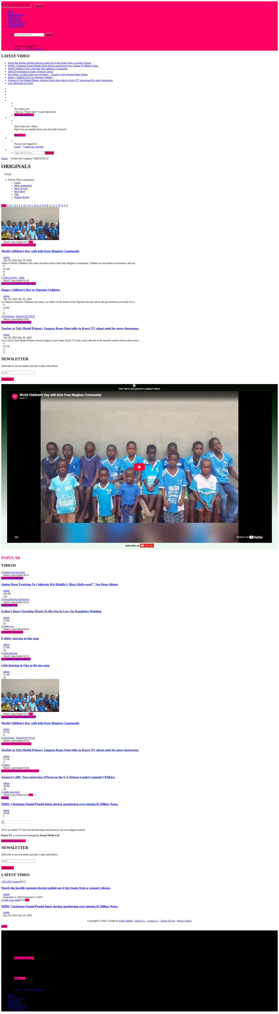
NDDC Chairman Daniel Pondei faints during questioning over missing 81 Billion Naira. (53, 65)
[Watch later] (9, 100)
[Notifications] (9, 117)
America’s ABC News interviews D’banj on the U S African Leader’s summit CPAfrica (58, 777)
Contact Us (152, 920)
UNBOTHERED (17, 23)
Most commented (23, 185)
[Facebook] (9, 88)
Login (17, 49)
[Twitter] (9, 91)
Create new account (33, 49)
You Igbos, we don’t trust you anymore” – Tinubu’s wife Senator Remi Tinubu (48, 74)
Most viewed (20, 188)
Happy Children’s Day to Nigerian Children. (30, 77)
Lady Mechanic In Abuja (20, 83)
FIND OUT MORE (12, 840)
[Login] (9, 138)
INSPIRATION (9, 605)
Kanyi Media (126, 920)
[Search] (9, 31)
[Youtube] (9, 94)
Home (11, 11)
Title (16, 194)
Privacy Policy (184, 920)
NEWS (27, 659)
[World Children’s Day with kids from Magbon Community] (30, 239)
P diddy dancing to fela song (20, 638)
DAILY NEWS (16, 26)
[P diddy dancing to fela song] (7, 626)
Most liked (19, 191)
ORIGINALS (15, 20)
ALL (3, 205)
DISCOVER (14, 17)
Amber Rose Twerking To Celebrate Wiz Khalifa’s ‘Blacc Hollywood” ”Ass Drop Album (59, 584)
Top (3, 926)
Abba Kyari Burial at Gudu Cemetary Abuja (30, 71)
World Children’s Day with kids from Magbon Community (38, 68)
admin (6, 257)
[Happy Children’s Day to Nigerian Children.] (12, 277)
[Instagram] (9, 97)
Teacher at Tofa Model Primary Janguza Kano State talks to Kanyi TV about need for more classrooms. (60, 80)
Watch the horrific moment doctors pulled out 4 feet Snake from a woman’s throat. (49, 62)
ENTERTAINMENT (12, 578)
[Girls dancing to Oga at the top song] (9, 653)
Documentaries (15, 14)
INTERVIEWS (9, 322)
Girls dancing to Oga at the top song (25, 665)
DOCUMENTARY (11, 245)
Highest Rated (21, 197)
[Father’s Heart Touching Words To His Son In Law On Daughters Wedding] (15, 599)
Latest (17, 182)
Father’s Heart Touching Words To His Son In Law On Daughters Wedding (51, 611)
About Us (140, 920)
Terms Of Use (167, 920)
